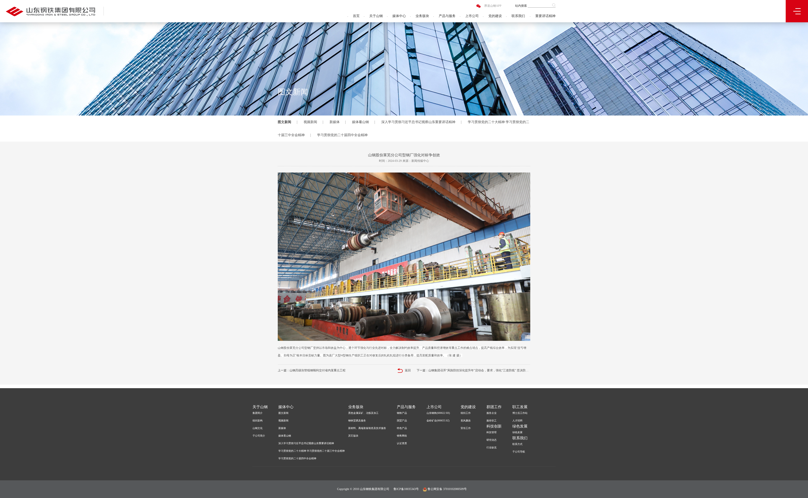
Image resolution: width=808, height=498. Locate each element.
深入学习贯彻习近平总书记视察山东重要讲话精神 (418, 122)
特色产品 (402, 428)
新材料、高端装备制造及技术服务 (367, 428)
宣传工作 (466, 428)
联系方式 (517, 444)
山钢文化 (257, 428)
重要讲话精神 (545, 16)
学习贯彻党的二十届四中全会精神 (342, 135)
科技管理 (491, 432)
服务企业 (491, 413)
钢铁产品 (402, 413)
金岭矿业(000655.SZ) (438, 420)
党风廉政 (466, 420)
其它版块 (353, 435)
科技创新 (494, 426)
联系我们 (518, 16)
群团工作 (494, 407)
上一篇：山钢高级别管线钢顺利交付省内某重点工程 (312, 370)
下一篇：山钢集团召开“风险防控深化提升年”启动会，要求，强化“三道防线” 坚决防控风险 (473, 370)
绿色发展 (520, 426)
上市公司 (472, 16)
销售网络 (402, 435)
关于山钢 (376, 16)
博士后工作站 (520, 413)
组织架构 (257, 420)
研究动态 (491, 439)
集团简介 (257, 413)
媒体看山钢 (360, 122)
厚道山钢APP (492, 5)
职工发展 (520, 407)
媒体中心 (399, 16)
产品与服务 (447, 16)
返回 (408, 370)
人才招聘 (517, 420)
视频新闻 (310, 122)
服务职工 (491, 420)
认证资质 (402, 443)
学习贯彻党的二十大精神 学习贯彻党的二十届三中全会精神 (311, 450)
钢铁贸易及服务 (357, 420)
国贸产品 (402, 420)
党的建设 (495, 16)
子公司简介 (258, 435)
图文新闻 (284, 122)
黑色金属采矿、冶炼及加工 (363, 413)
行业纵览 (491, 447)
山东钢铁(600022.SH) (438, 413)
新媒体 (335, 122)
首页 (356, 16)
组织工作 (466, 413)
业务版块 (422, 16)
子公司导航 (518, 451)
